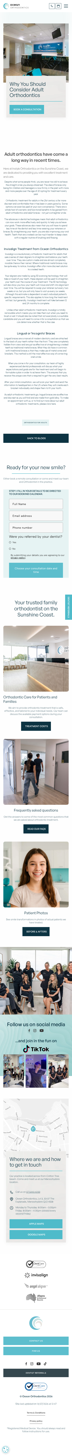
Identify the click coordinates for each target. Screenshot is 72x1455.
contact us (36, 1341)
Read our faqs (36, 828)
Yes (14, 542)
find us (36, 1351)
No (13, 548)
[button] (65, 6)
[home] (16, 6)
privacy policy (18, 557)
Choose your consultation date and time (36, 570)
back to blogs (36, 438)
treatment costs (36, 726)
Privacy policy (36, 1421)
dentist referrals (36, 1373)
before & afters (36, 931)
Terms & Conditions (36, 1413)
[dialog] (5, 1449)
